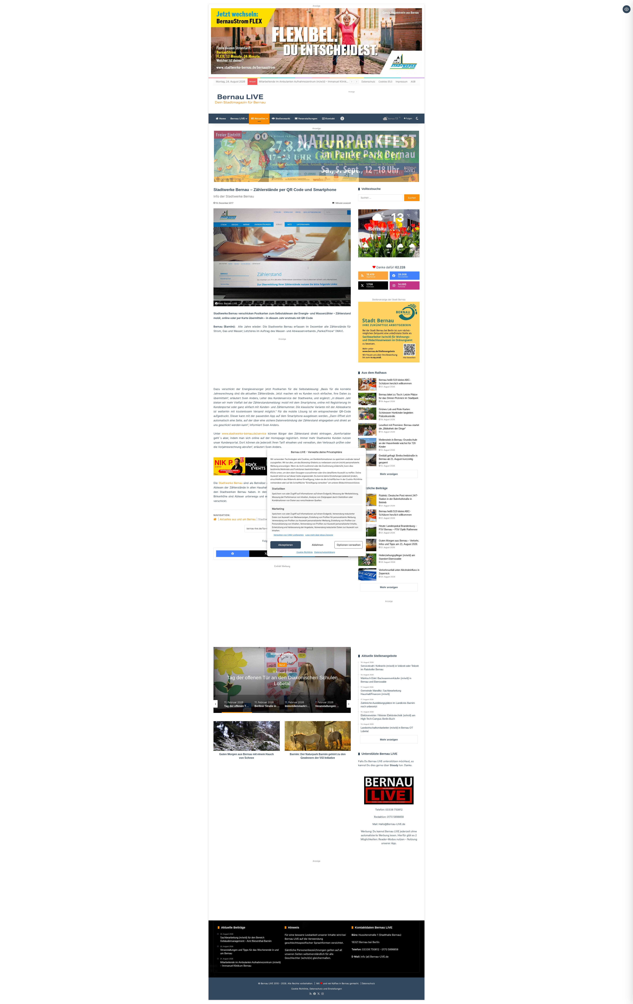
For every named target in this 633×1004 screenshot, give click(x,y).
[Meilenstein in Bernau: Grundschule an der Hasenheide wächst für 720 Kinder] (367, 444)
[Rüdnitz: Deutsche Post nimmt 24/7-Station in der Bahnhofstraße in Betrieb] (367, 500)
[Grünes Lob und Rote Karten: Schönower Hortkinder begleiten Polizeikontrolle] (367, 413)
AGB (413, 81)
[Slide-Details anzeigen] (316, 156)
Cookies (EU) (385, 81)
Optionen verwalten (349, 544)
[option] (282, 680)
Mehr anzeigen (389, 474)
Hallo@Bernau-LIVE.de (392, 824)
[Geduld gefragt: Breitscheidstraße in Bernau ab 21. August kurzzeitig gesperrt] (367, 460)
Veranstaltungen (307, 118)
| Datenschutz (367, 983)
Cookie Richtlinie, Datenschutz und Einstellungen (316, 988)
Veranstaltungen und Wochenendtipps (282, 664)
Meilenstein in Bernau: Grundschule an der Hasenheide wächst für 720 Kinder (398, 443)
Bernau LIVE (237, 118)
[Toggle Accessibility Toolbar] (626, 9)
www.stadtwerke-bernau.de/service (244, 433)
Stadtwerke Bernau (230, 483)
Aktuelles (259, 118)
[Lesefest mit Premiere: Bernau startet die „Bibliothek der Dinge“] (367, 429)
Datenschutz (368, 81)
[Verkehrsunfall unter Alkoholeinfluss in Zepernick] (367, 574)
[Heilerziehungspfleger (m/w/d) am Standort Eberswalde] (367, 560)
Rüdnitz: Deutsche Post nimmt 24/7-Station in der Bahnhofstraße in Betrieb (398, 499)
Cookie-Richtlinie (305, 552)
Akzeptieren (285, 544)
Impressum (401, 81)
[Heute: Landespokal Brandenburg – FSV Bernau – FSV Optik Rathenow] (367, 530)
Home (222, 118)
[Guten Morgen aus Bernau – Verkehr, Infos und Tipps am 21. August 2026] (367, 545)
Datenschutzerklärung (324, 552)
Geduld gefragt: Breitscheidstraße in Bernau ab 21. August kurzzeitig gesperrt (398, 459)
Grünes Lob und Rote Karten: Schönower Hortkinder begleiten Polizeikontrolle (396, 413)
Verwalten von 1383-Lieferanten (289, 535)
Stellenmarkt (282, 118)
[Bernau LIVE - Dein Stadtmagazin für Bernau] (240, 99)
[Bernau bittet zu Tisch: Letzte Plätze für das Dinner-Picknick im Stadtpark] (367, 399)
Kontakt (330, 118)
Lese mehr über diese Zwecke (319, 535)
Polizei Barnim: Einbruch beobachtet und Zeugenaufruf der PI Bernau (299, 81)
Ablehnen (317, 544)
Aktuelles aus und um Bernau (238, 519)
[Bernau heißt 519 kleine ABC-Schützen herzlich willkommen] (367, 384)
